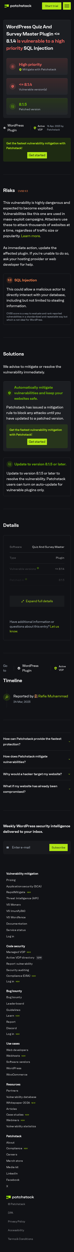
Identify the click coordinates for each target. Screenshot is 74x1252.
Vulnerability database (21, 1097)
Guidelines (13, 1010)
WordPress (14, 1068)
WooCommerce (17, 1074)
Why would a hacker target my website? (32, 774)
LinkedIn (12, 1173)
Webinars (15, 1120)
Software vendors (18, 1062)
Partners (12, 1090)
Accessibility (16, 1230)
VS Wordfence (16, 917)
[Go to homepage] (37, 1197)
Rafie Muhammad (53, 696)
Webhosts (15, 1055)
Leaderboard (15, 1003)
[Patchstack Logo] (18, 6)
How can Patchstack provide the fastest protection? (32, 741)
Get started (37, 155)
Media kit (12, 1167)
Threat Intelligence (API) (22, 898)
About (10, 1142)
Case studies (17, 1114)
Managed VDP (18, 952)
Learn (13, 1015)
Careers (12, 1154)
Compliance (17, 1148)
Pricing (11, 880)
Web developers (17, 1050)
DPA (10, 1213)
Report (11, 1022)
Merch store (14, 1161)
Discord (11, 1028)
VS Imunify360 (16, 911)
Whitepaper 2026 (20, 1102)
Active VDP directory (23, 957)
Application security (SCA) (24, 886)
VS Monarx (14, 904)
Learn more (30, 236)
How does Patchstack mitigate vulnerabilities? (25, 759)
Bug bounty (14, 997)
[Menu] (67, 6)
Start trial (51, 6)
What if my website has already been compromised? (30, 789)
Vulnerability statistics (21, 1126)
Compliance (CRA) (21, 976)
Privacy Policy (16, 1221)
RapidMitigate (18, 892)
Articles (12, 1109)
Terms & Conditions (20, 1239)
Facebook (13, 1180)
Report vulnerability (19, 963)
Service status (16, 930)
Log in (10, 936)
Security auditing (18, 970)
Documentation (17, 923)
